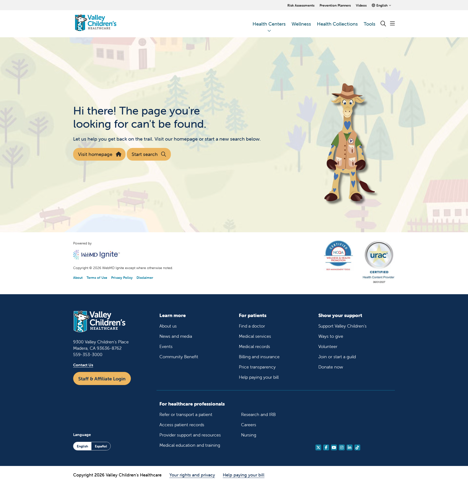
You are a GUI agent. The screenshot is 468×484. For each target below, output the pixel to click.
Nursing (248, 435)
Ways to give (330, 336)
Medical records (254, 346)
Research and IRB (258, 414)
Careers (248, 424)
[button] (392, 24)
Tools (369, 24)
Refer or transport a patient (185, 414)
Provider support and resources (190, 435)
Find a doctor (252, 326)
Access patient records (181, 424)
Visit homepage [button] (95, 154)
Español (101, 446)
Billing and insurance (259, 356)
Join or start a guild (337, 356)
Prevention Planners (335, 5)
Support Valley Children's (342, 326)
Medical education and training (189, 445)
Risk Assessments (300, 5)
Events (166, 346)
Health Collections (337, 24)
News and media (175, 336)
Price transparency (257, 367)
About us (168, 326)
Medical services (255, 336)
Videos (361, 5)
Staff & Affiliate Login (102, 379)
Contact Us (83, 364)
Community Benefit (178, 356)
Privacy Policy (122, 277)
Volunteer (327, 346)
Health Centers (269, 24)
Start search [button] (145, 154)
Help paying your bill (259, 377)
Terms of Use (97, 277)
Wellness (301, 24)
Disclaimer (144, 277)
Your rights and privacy (192, 475)
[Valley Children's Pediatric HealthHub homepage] (95, 23)
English (82, 446)
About (78, 277)
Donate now (330, 367)
